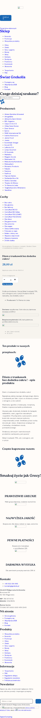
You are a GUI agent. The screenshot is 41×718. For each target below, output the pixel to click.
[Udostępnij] (28, 2)
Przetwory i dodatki (19, 246)
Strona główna (7, 246)
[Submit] (38, 701)
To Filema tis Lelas (23, 300)
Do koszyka (7, 284)
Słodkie (29, 246)
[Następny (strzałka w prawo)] (37, 359)
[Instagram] (3, 574)
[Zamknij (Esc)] (33, 2)
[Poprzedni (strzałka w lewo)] (4, 359)
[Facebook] (9, 574)
